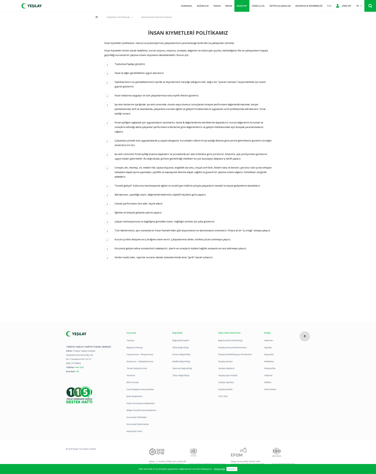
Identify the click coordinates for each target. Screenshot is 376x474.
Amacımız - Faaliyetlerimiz (139, 361)
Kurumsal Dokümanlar (137, 424)
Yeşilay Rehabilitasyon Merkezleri (235, 354)
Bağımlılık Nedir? (180, 340)
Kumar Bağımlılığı (181, 354)
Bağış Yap (242, 6)
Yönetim (130, 375)
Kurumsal (186, 6)
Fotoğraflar (270, 368)
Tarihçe (130, 340)
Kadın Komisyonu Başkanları (140, 403)
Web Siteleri (270, 389)
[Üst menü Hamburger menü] (329, 6)
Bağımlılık (203, 6)
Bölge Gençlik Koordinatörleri (141, 410)
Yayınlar (268, 347)
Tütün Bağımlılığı (180, 375)
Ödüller (267, 382)
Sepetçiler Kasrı (134, 431)
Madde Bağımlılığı (181, 361)
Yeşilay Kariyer (225, 361)
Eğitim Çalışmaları (280, 6)
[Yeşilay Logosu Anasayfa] (31, 6)
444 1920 (79, 367)
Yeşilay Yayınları (226, 382)
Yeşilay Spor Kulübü (227, 375)
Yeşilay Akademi (226, 368)
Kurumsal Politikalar (118, 17)
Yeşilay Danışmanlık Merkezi (232, 347)
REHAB (228, 6)
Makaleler (269, 361)
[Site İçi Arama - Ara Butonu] (370, 6)
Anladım (232, 469)
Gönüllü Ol (258, 6)
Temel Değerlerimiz (136, 368)
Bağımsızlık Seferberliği (309, 6)
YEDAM (217, 6)
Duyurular (269, 354)
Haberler (268, 340)
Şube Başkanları (134, 396)
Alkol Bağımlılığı (180, 347)
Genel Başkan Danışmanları (140, 389)
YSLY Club (223, 396)
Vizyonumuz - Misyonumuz (139, 354)
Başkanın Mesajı (134, 347)
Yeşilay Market (225, 389)
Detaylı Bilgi (219, 469)
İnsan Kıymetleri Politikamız (156, 17)
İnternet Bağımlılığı (182, 368)
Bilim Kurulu (132, 382)
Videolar (268, 375)
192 (77, 371)
